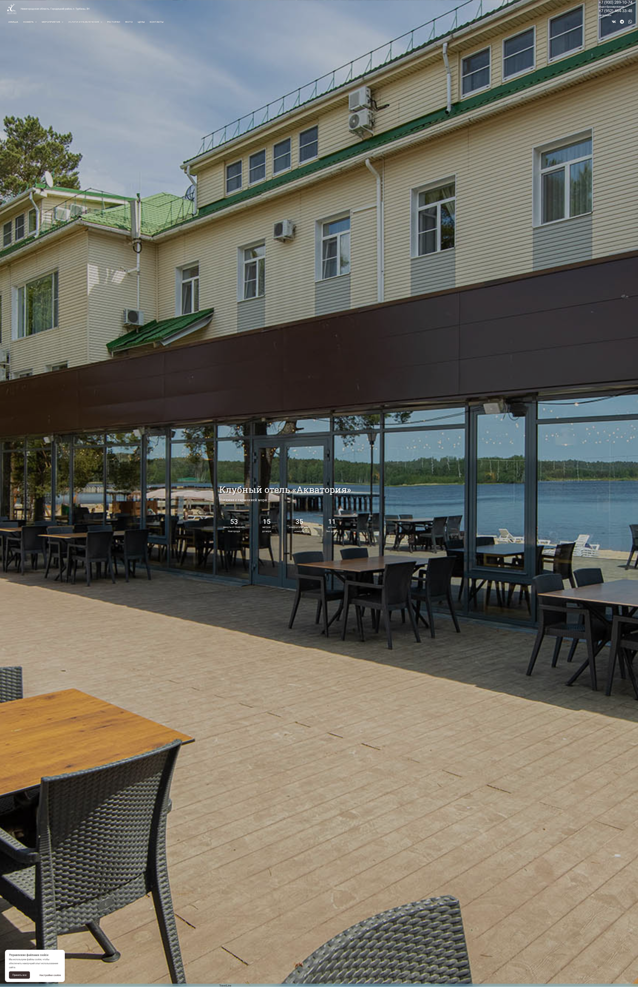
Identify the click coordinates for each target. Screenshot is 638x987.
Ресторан (113, 21)
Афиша (13, 21)
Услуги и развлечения (83, 21)
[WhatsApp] (630, 22)
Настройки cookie (50, 975)
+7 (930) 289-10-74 (615, 2)
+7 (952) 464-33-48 (615, 10)
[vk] (614, 22)
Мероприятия (51, 21)
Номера (28, 21)
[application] (35, 22)
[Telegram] (622, 22)
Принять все (19, 975)
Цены (141, 21)
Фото (129, 21)
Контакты (156, 21)
